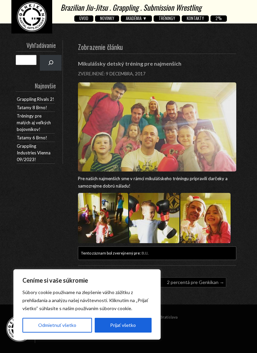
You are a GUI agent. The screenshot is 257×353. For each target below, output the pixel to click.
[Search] (51, 63)
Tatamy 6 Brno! (32, 137)
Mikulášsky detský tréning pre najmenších (129, 63)
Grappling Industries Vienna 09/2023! (34, 152)
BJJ (145, 253)
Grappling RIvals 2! (35, 99)
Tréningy (167, 18)
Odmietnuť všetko (57, 325)
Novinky (107, 18)
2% (219, 18)
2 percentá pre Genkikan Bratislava (193, 283)
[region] (87, 304)
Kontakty (195, 18)
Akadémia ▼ (136, 18)
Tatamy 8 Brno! (32, 107)
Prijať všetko (123, 325)
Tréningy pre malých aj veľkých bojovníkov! (34, 122)
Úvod (83, 18)
